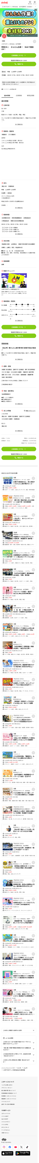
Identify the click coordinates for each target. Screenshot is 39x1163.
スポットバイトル (5, 1113)
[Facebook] (9, 1147)
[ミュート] (24, 285)
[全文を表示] (35, 6)
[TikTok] (27, 1147)
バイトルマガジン (5, 1121)
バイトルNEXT (4, 1116)
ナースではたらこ (5, 1130)
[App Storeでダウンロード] (7, 1153)
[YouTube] (15, 1147)
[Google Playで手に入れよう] (23, 1153)
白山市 (25, 1067)
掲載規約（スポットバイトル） (9, 1098)
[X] (21, 1147)
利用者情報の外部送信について (9, 1093)
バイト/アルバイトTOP (8, 1067)
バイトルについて (5, 1101)
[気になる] (34, 41)
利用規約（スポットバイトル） (9, 1096)
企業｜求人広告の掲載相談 (8, 1104)
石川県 (19, 1067)
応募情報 (19, 95)
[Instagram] (4, 1147)
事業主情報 (30, 95)
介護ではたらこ (5, 1132)
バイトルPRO (4, 1124)
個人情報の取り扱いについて (8, 1090)
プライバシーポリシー (6, 1087)
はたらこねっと (5, 1127)
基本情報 (7, 95)
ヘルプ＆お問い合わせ (6, 1085)
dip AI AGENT (4, 1119)
